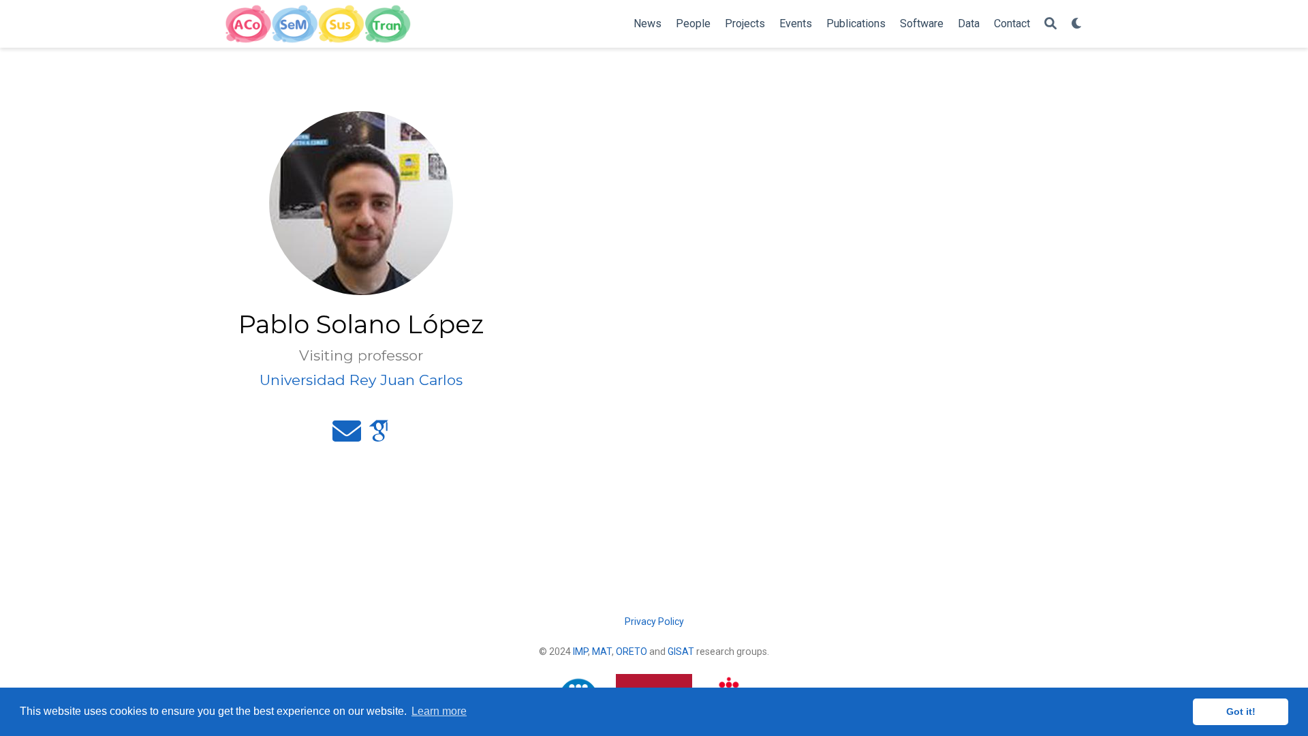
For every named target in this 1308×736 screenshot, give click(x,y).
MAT (602, 651)
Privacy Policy (654, 621)
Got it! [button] (1241, 711)
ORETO (631, 651)
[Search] (1050, 24)
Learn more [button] (439, 711)
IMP (580, 651)
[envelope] (346, 437)
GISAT (681, 651)
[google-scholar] (379, 437)
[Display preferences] (1077, 24)
